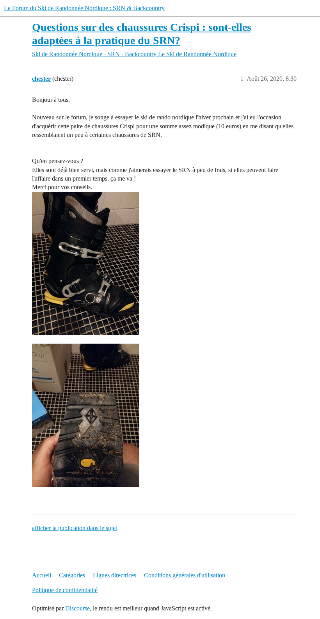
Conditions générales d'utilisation (184, 575)
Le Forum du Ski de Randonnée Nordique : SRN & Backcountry (84, 8)
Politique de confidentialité (65, 590)
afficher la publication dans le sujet (74, 528)
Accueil (41, 575)
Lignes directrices (114, 575)
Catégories (72, 575)
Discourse (77, 608)
